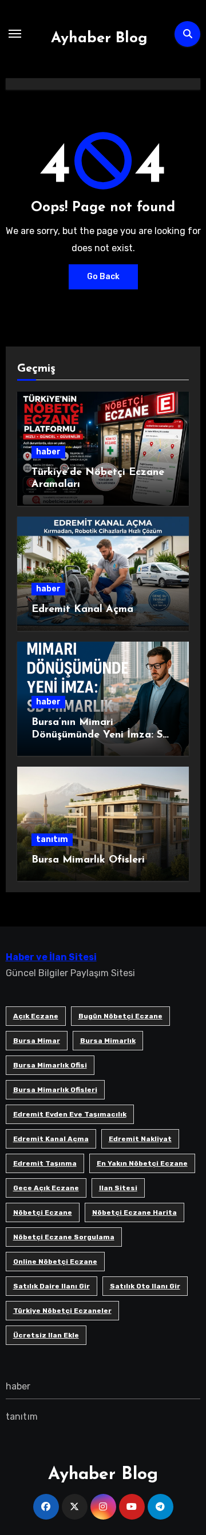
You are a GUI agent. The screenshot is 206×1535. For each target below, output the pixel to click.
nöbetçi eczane (42, 1212)
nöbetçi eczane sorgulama (63, 1237)
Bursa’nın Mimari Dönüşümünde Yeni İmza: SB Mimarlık (100, 735)
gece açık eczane (46, 1188)
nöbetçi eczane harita (134, 1212)
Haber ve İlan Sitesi (51, 957)
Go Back (103, 276)
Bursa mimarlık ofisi (50, 1065)
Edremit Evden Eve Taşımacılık (69, 1114)
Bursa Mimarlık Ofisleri (88, 860)
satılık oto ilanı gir (145, 1286)
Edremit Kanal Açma (82, 610)
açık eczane (35, 1016)
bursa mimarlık (108, 1041)
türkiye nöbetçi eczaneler (62, 1311)
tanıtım (52, 839)
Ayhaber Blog (99, 38)
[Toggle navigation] (15, 34)
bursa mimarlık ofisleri (55, 1090)
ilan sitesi (118, 1188)
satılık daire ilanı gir (51, 1286)
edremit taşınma (45, 1163)
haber (48, 452)
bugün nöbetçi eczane (120, 1016)
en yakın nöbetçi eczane (142, 1163)
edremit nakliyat (140, 1139)
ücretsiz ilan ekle (46, 1335)
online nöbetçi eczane (55, 1262)
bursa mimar (36, 1041)
